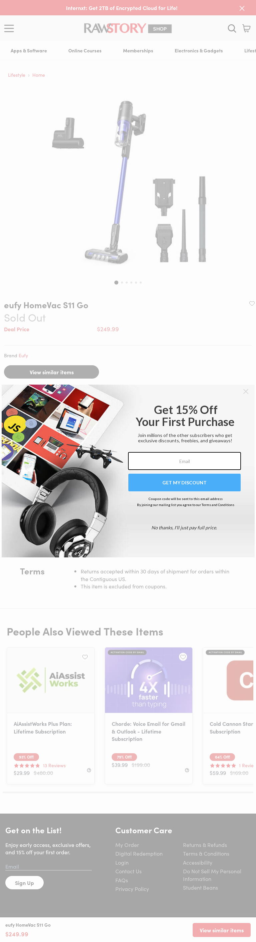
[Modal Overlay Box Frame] (128, 471)
